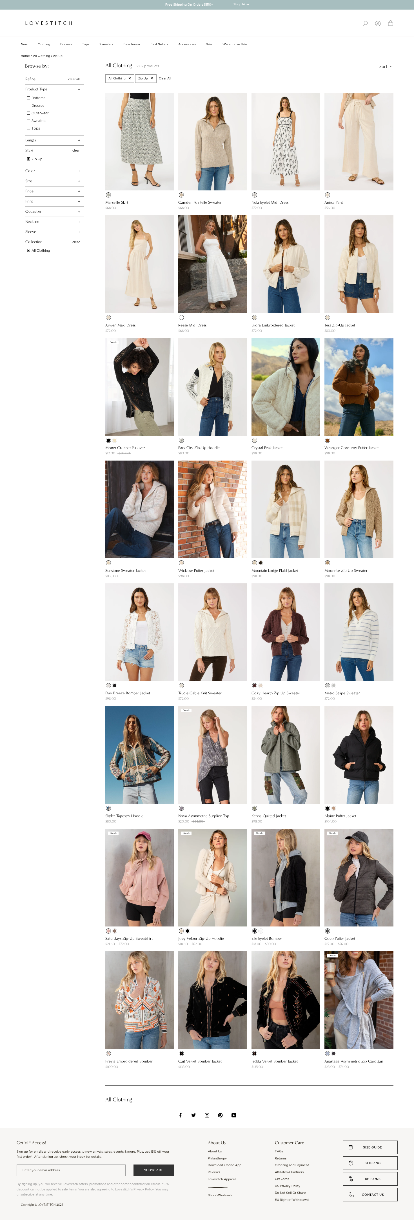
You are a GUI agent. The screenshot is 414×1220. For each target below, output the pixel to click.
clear (76, 150)
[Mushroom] (114, 931)
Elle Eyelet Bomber (266, 938)
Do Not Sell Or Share (290, 1192)
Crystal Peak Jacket (266, 447)
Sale (209, 44)
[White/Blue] (327, 685)
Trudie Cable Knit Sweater (200, 693)
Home (25, 55)
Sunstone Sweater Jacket (125, 570)
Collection (33, 241)
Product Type (36, 89)
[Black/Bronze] (181, 1053)
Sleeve (30, 231)
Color (30, 170)
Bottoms (38, 98)
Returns (280, 1158)
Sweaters (106, 44)
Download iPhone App (224, 1165)
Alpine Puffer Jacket (340, 816)
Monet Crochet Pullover (125, 447)
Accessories (187, 44)
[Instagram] (207, 1115)
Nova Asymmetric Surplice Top (203, 816)
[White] (181, 317)
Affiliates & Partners (289, 1172)
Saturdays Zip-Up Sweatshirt (129, 938)
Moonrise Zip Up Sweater (346, 570)
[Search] (365, 23)
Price (29, 191)
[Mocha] (327, 563)
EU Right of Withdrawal (292, 1199)
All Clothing (41, 55)
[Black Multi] (254, 1053)
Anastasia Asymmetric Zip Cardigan (353, 1061)
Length (30, 140)
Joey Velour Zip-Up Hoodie (201, 938)
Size (28, 181)
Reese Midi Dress (192, 325)
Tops (85, 44)
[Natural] (327, 195)
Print (29, 201)
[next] (410, 5)
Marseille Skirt (116, 202)
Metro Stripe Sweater (342, 693)
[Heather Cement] (181, 195)
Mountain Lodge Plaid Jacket (274, 570)
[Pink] (108, 931)
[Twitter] (193, 1115)
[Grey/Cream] (181, 808)
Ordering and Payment (292, 1165)
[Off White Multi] (108, 1053)
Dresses (66, 44)
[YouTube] (234, 1115)
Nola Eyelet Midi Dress (269, 202)
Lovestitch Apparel (222, 1179)
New (24, 44)
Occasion (33, 211)
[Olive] (254, 808)
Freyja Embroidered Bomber (129, 1061)
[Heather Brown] (327, 931)
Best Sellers (159, 44)
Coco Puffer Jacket (339, 938)
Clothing (44, 44)
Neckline (32, 221)
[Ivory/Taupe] (254, 563)
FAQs (279, 1151)
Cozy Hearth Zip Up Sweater (275, 693)
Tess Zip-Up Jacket (339, 325)
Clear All (165, 78)
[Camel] (327, 440)
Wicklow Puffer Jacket (196, 570)
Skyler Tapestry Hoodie (124, 816)
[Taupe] (333, 808)
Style (29, 150)
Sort (383, 66)
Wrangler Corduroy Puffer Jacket (351, 447)
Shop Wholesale (220, 1195)
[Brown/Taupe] (260, 563)
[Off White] (260, 931)
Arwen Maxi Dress (120, 325)
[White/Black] (254, 195)
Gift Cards (282, 1179)
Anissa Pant (333, 202)
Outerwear (39, 113)
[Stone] (181, 931)
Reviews (214, 1172)
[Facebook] (180, 1115)
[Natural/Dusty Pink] (108, 563)
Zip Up (37, 159)
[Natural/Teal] (108, 808)
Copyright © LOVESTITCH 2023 (42, 1204)
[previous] (4, 5)
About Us (215, 1151)
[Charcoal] (333, 1053)
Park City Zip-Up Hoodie (199, 447)
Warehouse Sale (234, 44)
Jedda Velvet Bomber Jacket (274, 1061)
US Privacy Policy (288, 1186)
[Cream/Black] (181, 440)
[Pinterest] (220, 1115)
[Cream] (254, 440)
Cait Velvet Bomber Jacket (200, 1061)
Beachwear (131, 44)
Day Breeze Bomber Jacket (127, 693)
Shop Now (241, 4)
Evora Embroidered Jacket (273, 325)
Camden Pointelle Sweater (200, 202)
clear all (74, 79)
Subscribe (154, 1170)
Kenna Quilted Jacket (268, 816)
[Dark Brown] (254, 685)
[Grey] (327, 1053)
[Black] (108, 195)
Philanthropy (217, 1158)
